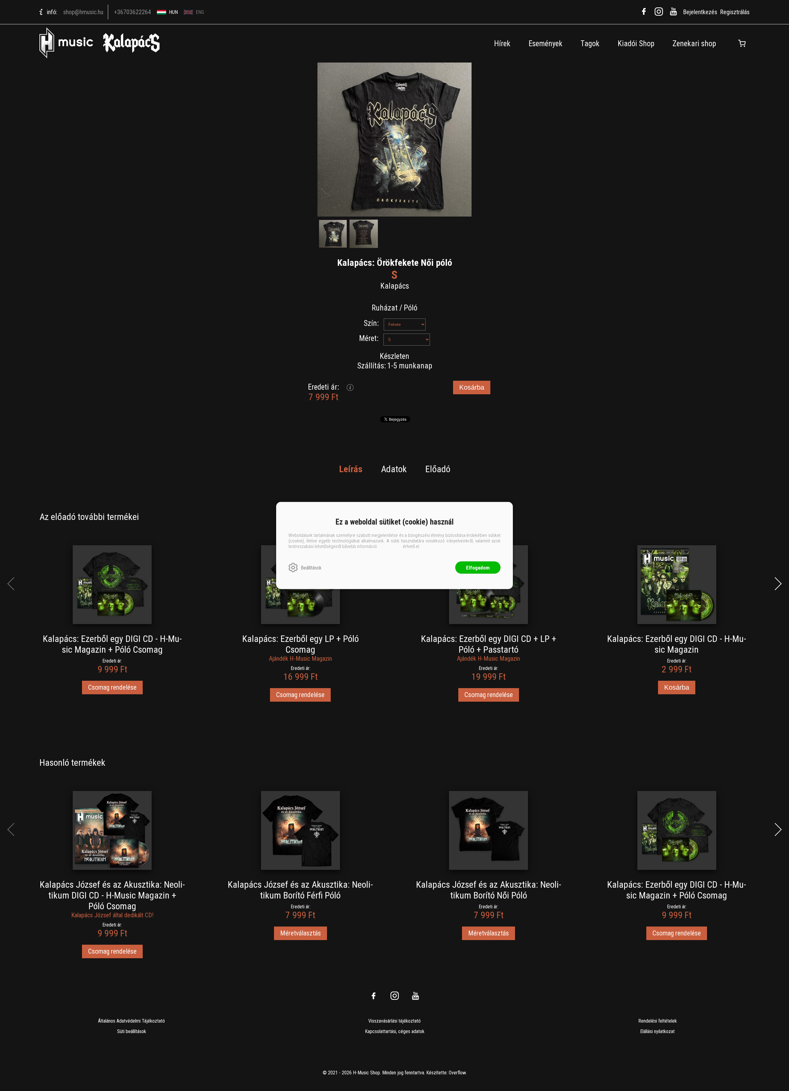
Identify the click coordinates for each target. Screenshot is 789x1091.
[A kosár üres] (742, 43)
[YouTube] (673, 11)
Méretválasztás (300, 933)
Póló (410, 307)
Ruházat (385, 307)
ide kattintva (390, 546)
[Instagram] (658, 11)
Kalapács (394, 286)
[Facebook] (644, 11)
